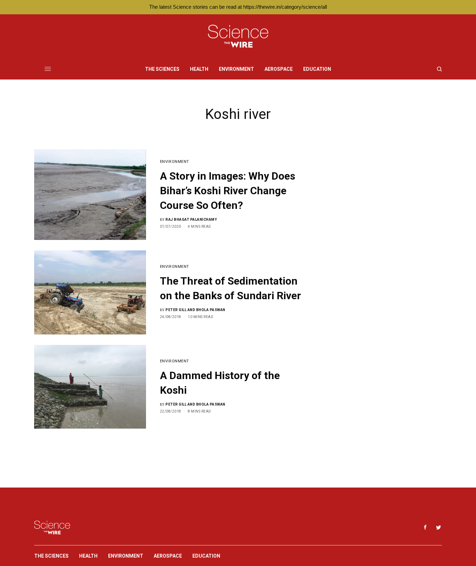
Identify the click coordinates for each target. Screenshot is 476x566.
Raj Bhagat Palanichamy (191, 219)
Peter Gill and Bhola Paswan (195, 310)
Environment (174, 161)
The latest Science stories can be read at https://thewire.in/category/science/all (238, 7)
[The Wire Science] (238, 36)
